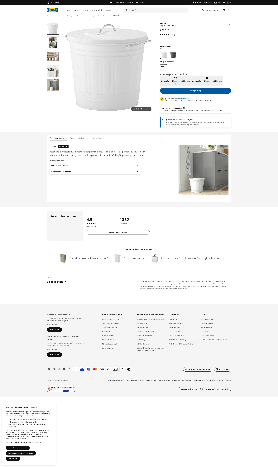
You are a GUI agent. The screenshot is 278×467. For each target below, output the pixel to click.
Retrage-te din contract (110, 319)
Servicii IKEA (106, 331)
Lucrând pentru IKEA (208, 323)
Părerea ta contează (109, 344)
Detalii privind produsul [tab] (79, 138)
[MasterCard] (95, 369)
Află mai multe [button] (216, 110)
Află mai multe (52, 350)
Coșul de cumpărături (176, 327)
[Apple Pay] (115, 369)
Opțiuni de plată (142, 327)
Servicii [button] (108, 10)
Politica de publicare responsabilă (204, 381)
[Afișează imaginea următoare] (149, 67)
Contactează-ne (108, 348)
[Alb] (164, 55)
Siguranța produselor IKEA (111, 323)
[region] (108, 67)
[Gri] (173, 55)
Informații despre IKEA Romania (181, 381)
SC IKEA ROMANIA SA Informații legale (214, 340)
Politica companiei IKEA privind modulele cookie (141, 381)
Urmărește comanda (176, 323)
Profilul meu (173, 319)
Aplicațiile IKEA (142, 323)
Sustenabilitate (206, 327)
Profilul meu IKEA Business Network (181, 344)
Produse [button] (67, 10)
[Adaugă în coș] (229, 24)
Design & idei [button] (97, 10)
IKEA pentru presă (207, 336)
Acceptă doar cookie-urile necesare (20, 453)
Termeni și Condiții (164, 381)
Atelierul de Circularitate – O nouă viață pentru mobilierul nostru (150, 349)
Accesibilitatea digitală (224, 381)
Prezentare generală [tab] (58, 138)
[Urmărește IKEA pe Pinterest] (54, 369)
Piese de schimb (108, 336)
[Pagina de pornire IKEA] (52, 10)
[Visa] (102, 369)
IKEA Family (141, 340)
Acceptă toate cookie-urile (17, 448)
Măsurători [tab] (97, 138)
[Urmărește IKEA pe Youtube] (64, 369)
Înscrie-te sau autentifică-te (175, 100)
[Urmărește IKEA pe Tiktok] (69, 369)
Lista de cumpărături (176, 331)
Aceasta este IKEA (207, 319)
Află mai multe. (52, 325)
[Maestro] (88, 369)
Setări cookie (13, 459)
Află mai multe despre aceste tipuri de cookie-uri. (23, 442)
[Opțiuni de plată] (108, 369)
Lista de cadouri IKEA (176, 336)
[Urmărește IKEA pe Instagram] (59, 369)
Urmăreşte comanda (109, 327)
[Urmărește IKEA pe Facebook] (49, 369)
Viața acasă (205, 331)
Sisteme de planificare (144, 336)
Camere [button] (76, 10)
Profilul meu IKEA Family (177, 340)
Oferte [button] (85, 10)
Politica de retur (107, 340)
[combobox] (155, 10)
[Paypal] (122, 369)
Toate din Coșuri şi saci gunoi (202, 258)
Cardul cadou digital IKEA (145, 331)
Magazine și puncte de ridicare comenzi (150, 319)
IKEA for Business (143, 344)
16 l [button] (176, 25)
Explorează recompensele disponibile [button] (200, 100)
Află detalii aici (194, 125)
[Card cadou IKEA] (129, 369)
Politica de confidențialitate (116, 381)
